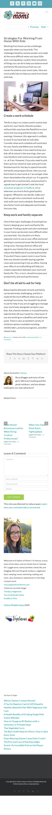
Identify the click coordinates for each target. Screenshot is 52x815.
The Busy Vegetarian (13, 591)
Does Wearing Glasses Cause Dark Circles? (25, 738)
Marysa (8, 337)
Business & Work (33, 337)
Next (43, 26)
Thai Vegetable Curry (14, 728)
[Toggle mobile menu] (47, 12)
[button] (6, 423)
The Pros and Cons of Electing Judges (22, 741)
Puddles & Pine (10, 598)
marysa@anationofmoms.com (17, 584)
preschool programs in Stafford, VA (21, 187)
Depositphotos (34, 784)
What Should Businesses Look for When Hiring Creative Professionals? (13, 431)
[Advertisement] (26, 662)
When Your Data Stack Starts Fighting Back (37, 428)
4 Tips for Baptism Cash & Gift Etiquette (23, 704)
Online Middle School (14, 605)
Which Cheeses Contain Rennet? (20, 700)
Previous (34, 26)
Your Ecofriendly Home (14, 595)
